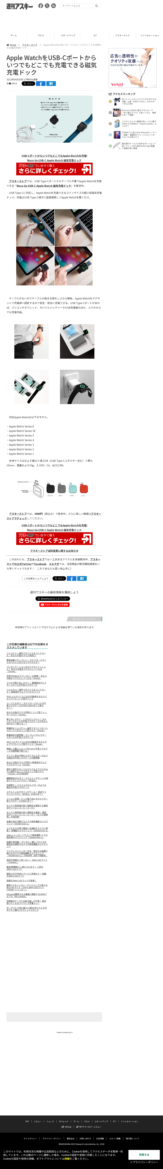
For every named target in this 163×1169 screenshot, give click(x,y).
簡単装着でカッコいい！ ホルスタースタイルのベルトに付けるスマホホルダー (26, 661)
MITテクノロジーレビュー (90, 1126)
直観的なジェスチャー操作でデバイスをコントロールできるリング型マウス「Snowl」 (27, 729)
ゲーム (76, 1121)
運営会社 (70, 1138)
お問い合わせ (85, 1138)
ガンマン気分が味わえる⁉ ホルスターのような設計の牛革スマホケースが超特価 (27, 756)
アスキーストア (95, 35)
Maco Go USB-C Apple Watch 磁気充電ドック (44, 186)
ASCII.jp (68, 1126)
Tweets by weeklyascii (64, 1032)
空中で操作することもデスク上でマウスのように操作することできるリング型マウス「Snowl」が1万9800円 (27, 771)
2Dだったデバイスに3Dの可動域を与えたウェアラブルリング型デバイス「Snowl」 (27, 743)
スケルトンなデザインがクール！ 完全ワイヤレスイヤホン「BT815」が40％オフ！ (26, 793)
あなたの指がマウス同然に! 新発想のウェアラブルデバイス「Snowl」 (27, 763)
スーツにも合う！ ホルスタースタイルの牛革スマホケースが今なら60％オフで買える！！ (26, 705)
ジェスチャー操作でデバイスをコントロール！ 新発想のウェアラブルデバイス (26, 691)
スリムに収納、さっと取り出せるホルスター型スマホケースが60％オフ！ (27, 800)
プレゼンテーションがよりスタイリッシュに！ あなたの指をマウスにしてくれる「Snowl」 (26, 669)
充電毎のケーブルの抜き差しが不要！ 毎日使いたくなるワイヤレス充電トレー (26, 902)
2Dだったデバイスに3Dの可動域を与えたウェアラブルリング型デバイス (27, 697)
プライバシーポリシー (51, 1138)
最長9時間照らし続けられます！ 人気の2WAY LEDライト (25, 868)
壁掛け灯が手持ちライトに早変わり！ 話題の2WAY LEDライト (26, 875)
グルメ (14, 35)
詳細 (67, 1158)
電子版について (132, 1138)
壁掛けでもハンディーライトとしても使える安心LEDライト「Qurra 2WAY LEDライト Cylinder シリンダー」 (27, 887)
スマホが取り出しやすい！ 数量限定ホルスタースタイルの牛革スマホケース (26, 684)
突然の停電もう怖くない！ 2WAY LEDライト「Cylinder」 (27, 861)
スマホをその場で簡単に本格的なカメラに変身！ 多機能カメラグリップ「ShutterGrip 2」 (27, 829)
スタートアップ (41, 35)
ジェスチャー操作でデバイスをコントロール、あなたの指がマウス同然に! (26, 654)
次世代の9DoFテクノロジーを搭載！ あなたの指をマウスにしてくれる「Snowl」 (27, 677)
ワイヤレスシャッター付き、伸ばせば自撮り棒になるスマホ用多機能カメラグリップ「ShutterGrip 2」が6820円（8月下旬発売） (27, 853)
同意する (144, 1154)
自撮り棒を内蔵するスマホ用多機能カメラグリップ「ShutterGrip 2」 (27, 822)
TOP (27, 1121)
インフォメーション (122, 35)
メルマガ (54, 564)
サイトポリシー (30, 1138)
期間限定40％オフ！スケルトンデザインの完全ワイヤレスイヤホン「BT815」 (27, 779)
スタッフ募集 (115, 1138)
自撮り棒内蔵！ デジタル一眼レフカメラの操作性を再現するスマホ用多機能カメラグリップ (27, 844)
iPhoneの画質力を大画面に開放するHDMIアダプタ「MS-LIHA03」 (27, 895)
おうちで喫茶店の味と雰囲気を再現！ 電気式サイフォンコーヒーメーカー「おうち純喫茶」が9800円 (27, 814)
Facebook (40, 564)
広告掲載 (100, 1138)
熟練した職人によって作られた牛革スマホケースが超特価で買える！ (27, 750)
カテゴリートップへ (86, 619)
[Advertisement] (81, 20)
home (13, 44)
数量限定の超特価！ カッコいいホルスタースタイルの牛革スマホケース (26, 736)
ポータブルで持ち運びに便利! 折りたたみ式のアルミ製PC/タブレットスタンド (27, 909)
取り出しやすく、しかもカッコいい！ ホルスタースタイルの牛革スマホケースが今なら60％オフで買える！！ (27, 721)
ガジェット (63, 1121)
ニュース (50, 1121)
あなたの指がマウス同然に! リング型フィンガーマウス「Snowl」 (27, 713)
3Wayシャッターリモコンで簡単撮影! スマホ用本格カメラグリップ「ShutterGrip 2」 (27, 836)
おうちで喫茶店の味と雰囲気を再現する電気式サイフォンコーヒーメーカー (27, 806)
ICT (68, 35)
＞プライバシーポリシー (144, 1162)
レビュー (38, 1121)
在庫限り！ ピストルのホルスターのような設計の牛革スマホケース (26, 786)
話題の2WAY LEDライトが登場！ (22, 880)
